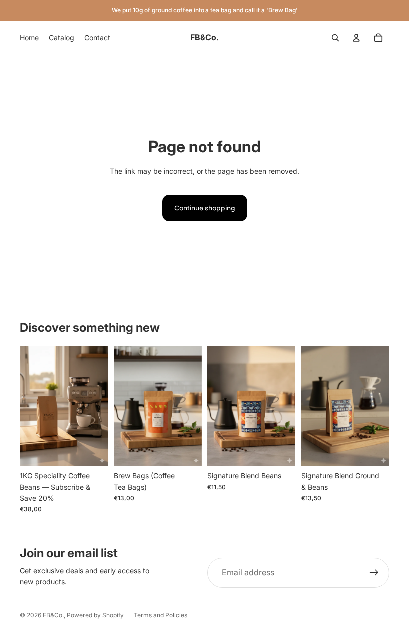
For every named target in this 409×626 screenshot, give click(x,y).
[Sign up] (374, 572)
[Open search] (335, 38)
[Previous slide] (121, 406)
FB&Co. (53, 615)
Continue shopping (204, 208)
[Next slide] (194, 406)
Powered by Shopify (95, 615)
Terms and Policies (160, 615)
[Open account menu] (356, 38)
